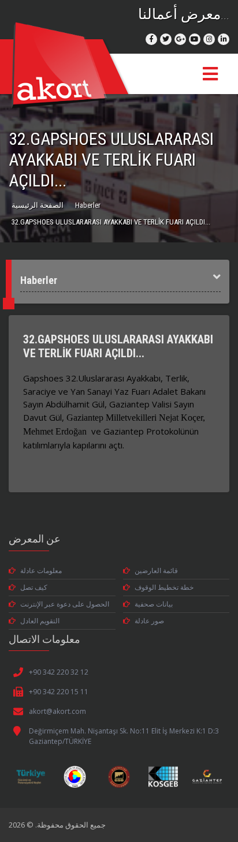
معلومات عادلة (41, 570)
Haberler (88, 205)
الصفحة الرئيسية (38, 205)
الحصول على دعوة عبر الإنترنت (64, 604)
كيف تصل (33, 587)
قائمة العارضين (156, 570)
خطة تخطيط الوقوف (164, 587)
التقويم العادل (40, 621)
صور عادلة (149, 621)
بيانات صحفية (154, 604)
